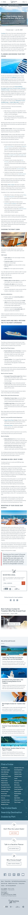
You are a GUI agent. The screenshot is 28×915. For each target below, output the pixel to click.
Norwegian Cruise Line (6, 88)
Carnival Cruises (4, 774)
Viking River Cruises (20, 100)
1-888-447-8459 (10, 888)
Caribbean (13, 77)
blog (6, 6)
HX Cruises (16, 782)
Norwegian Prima (12, 154)
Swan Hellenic (17, 797)
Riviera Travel (4, 793)
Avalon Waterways (14, 102)
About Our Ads (4, 883)
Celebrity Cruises (5, 89)
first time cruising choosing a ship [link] (15, 6)
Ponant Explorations (18, 789)
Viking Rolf (11, 196)
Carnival (23, 88)
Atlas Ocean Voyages (5, 769)
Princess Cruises (16, 88)
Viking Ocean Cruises (18, 800)
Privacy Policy (13, 586)
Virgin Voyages (17, 802)
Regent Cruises (17, 791)
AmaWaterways (4, 102)
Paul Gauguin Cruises (5, 789)
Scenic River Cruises (5, 795)
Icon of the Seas (9, 146)
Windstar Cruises (4, 804)
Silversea (3, 797)
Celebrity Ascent (22, 173)
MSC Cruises (17, 785)
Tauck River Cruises (5, 800)
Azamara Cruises (17, 772)
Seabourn (16, 795)
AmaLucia (6, 203)
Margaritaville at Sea (5, 785)
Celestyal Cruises (18, 776)
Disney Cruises (4, 780)
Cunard (15, 778)
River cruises (11, 184)
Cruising (3, 33)
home (2, 6)
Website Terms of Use (13, 883)
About (2, 881)
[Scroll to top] (25, 912)
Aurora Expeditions (18, 769)
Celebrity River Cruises (6, 776)
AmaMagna (13, 203)
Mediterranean (4, 79)
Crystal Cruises (4, 778)
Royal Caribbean (18, 86)
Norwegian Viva (22, 154)
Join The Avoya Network (11, 885)
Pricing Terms (21, 883)
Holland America (4, 782)
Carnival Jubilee (20, 168)
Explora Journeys (18, 780)
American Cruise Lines (19, 767)
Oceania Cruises (17, 787)
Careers (2, 885)
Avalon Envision (22, 208)
